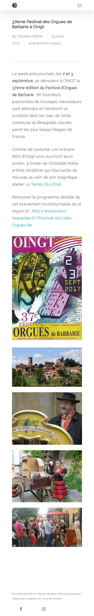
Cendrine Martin (29, 36)
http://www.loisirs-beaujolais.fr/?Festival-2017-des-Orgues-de (42, 218)
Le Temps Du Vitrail (43, 184)
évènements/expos (45, 43)
